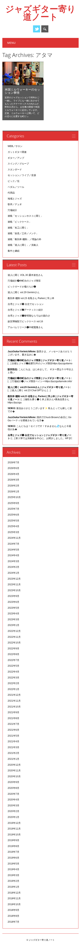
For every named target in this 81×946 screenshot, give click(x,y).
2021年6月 (13, 730)
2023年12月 (14, 578)
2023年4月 (13, 613)
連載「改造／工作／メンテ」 (23, 233)
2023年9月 (13, 596)
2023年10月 (14, 590)
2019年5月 (13, 863)
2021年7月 (13, 724)
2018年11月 (14, 898)
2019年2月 (13, 881)
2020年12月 (14, 764)
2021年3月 (13, 747)
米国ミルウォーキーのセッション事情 (22, 91)
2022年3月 (13, 677)
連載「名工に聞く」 (18, 227)
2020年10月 (14, 776)
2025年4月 (13, 526)
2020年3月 (13, 805)
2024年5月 (13, 549)
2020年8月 (13, 788)
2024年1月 (13, 573)
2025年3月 (13, 532)
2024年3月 (13, 561)
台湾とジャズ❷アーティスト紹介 (25, 309)
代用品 (11, 192)
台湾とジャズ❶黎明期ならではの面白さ (29, 315)
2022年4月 (13, 671)
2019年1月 (13, 886)
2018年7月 (13, 921)
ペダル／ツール (16, 187)
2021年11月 (14, 700)
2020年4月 (13, 799)
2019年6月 (13, 857)
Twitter (36, 28)
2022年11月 (14, 637)
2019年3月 (13, 875)
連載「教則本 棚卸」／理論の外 (24, 239)
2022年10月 (14, 642)
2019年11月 (14, 828)
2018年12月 (14, 892)
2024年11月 (14, 538)
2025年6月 (13, 514)
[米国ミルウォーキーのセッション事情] (23, 84)
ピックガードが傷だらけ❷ (22, 286)
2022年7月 (13, 660)
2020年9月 (13, 782)
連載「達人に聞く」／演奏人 (23, 245)
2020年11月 (14, 770)
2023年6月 (13, 602)
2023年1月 (13, 625)
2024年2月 (13, 567)
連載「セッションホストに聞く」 (25, 216)
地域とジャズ (15, 198)
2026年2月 (13, 485)
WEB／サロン (15, 146)
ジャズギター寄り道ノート (40, 12)
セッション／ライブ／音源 (22, 175)
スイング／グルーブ (18, 163)
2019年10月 (14, 834)
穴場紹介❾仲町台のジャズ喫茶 (24, 280)
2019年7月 (13, 852)
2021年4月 (13, 741)
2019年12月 (14, 823)
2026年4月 (13, 474)
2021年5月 (13, 735)
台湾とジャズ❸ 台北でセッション (26, 304)
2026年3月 (13, 479)
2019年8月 (13, 846)
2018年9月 (13, 910)
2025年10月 (14, 497)
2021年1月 (13, 759)
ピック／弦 (13, 181)
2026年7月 (13, 462)
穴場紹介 (12, 210)
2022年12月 (14, 631)
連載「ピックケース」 (19, 221)
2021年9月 (13, 712)
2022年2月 (13, 683)
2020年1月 (13, 817)
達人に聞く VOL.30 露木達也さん (25, 275)
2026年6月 (13, 468)
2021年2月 (13, 753)
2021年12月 (14, 695)
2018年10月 (14, 904)
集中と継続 (13, 251)
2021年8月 (13, 718)
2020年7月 (13, 794)
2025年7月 (13, 508)
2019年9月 (13, 840)
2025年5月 (13, 520)
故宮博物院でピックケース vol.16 (25, 321)
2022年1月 (13, 689)
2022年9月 (13, 648)
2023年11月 (14, 584)
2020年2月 (13, 811)
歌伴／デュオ (15, 204)
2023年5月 (13, 608)
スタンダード (15, 169)
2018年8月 (13, 916)
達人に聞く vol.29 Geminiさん (24, 292)
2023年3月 (13, 619)
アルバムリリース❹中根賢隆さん (25, 327)
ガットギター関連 (17, 152)
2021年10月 (14, 706)
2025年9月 (13, 503)
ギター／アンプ (16, 158)
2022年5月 (13, 665)
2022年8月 (13, 654)
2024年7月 (13, 543)
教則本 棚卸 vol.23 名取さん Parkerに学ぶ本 (31, 298)
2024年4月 (13, 555)
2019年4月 (13, 869)
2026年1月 (13, 491)
